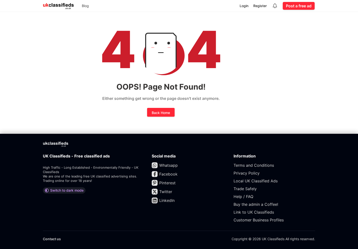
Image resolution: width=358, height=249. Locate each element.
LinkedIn (167, 200)
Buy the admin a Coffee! (256, 204)
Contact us (52, 239)
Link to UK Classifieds (254, 212)
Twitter (165, 191)
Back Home (161, 113)
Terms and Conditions (254, 165)
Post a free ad (298, 5)
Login (244, 6)
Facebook (168, 174)
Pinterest (167, 182)
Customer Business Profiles (259, 220)
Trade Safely (245, 188)
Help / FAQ (243, 196)
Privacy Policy (247, 173)
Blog (85, 6)
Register (260, 6)
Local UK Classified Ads (256, 180)
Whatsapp (168, 165)
